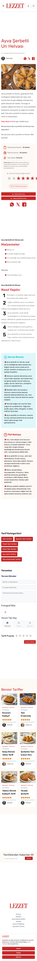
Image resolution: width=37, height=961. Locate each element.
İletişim (18, 917)
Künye (18, 914)
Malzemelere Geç (19, 194)
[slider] (18, 178)
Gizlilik (18, 921)
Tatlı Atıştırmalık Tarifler (12, 559)
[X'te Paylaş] (29, 58)
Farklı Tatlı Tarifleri (9, 549)
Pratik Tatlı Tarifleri (10, 544)
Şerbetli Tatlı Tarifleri (24, 539)
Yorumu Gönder (30, 642)
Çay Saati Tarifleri (9, 554)
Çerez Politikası (18, 924)
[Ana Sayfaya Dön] (19, 906)
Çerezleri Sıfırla (18, 926)
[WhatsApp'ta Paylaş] (25, 58)
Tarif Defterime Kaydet (20, 186)
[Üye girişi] (28, 6)
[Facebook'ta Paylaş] (33, 58)
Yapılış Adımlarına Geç (19, 198)
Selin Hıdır (9, 58)
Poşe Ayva (5, 121)
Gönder (29, 858)
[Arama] (33, 6)
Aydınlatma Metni (18, 919)
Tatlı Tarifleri (7, 539)
